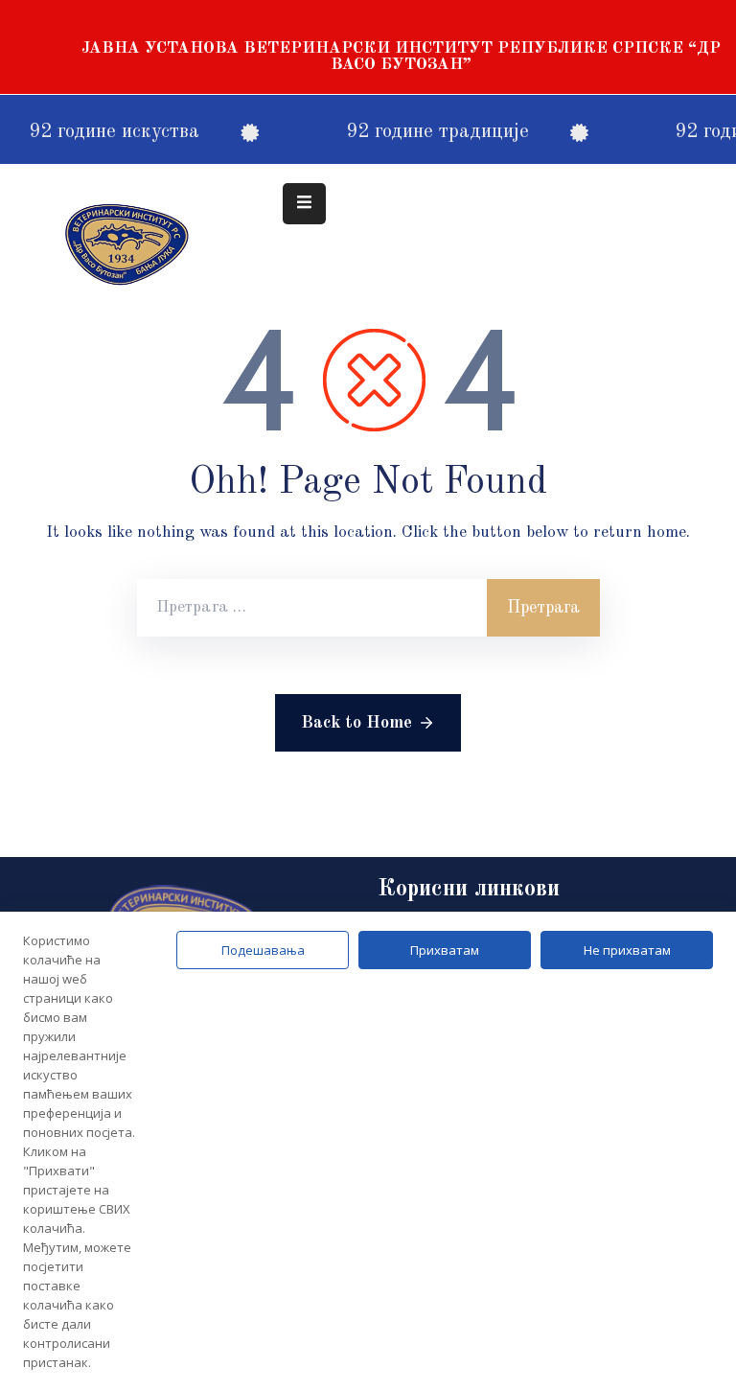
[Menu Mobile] (304, 203)
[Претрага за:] (312, 608)
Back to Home (356, 722)
